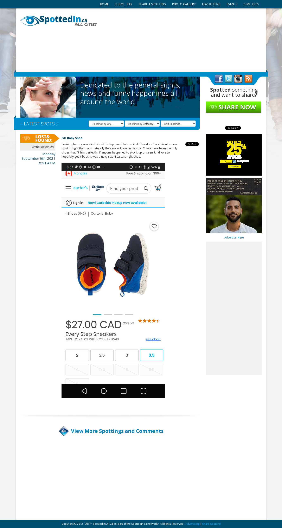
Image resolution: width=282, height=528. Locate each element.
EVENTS (232, 4)
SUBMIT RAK (123, 4)
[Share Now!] (234, 107)
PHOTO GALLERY (184, 4)
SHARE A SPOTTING (152, 4)
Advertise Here (234, 237)
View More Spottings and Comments (117, 431)
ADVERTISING (211, 4)
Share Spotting (211, 524)
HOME (104, 4)
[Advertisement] (182, 40)
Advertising (192, 524)
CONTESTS (251, 4)
